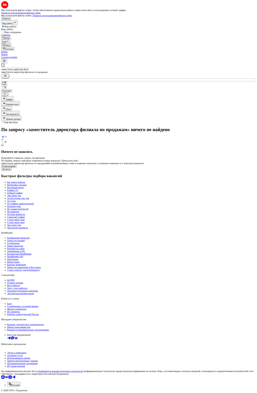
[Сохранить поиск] (4, 83)
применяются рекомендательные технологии (60, 371)
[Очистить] (5, 76)
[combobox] (15, 69)
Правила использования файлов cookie (52, 15)
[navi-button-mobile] (4, 61)
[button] (4, 52)
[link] (6, 45)
